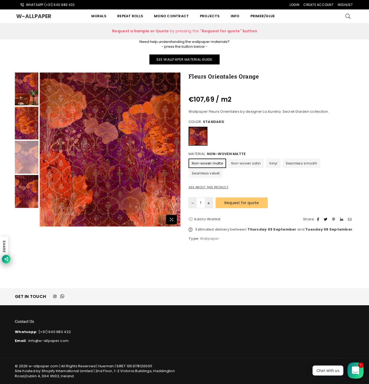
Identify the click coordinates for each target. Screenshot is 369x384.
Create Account (318, 4)
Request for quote (241, 202)
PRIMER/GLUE (262, 16)
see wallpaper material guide (184, 59)
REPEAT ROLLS (130, 16)
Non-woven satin (246, 163)
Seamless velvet (206, 173)
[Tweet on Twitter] (326, 219)
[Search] (348, 16)
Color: (206, 121)
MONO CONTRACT (171, 16)
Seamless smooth (301, 163)
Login (294, 4)
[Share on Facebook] (318, 219)
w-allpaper (39, 16)
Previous (44, 150)
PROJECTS (210, 16)
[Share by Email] (350, 219)
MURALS (98, 16)
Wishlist (345, 4)
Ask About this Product (209, 187)
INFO (235, 16)
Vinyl (273, 163)
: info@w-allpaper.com (47, 340)
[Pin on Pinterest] (334, 219)
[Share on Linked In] (342, 219)
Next (175, 150)
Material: (217, 154)
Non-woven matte (207, 163)
